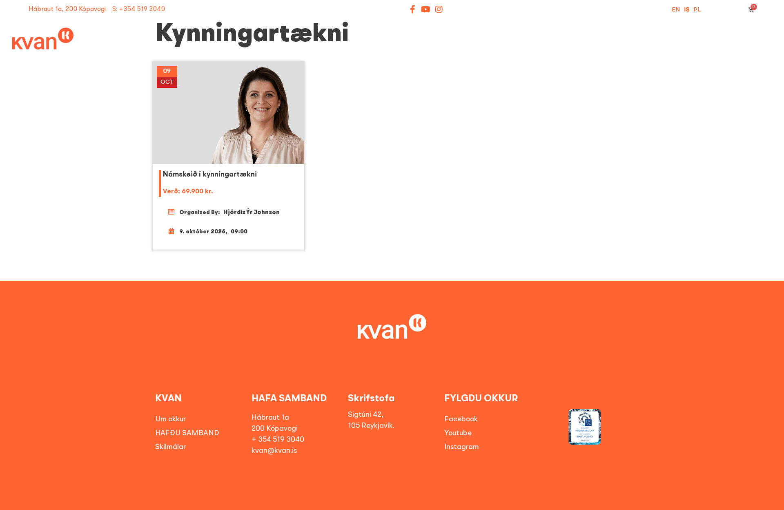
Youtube (458, 433)
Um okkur (170, 419)
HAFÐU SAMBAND (187, 433)
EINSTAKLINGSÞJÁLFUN (566, 46)
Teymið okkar (652, 46)
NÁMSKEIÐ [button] (331, 46)
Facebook (461, 419)
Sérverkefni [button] (475, 46)
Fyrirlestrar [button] (400, 46)
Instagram (461, 447)
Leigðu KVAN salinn (733, 46)
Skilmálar (170, 447)
